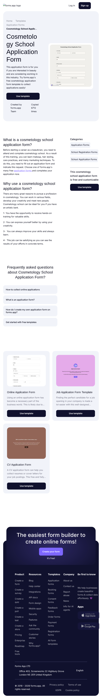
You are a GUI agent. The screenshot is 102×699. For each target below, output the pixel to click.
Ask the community (34, 627)
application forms (23, 170)
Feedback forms (53, 609)
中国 (78, 663)
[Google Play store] (88, 626)
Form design (35, 603)
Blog (31, 580)
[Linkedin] (80, 581)
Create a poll (19, 609)
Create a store (19, 627)
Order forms (54, 616)
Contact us (68, 586)
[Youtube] (97, 581)
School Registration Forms (84, 152)
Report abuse (66, 593)
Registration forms (54, 633)
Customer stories (34, 636)
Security (33, 614)
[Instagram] (85, 581)
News (66, 601)
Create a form (19, 582)
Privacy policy (57, 684)
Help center (34, 586)
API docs (33, 597)
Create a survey (19, 591)
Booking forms (52, 591)
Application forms (53, 582)
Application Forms (80, 145)
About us (67, 580)
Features (33, 619)
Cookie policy (72, 690)
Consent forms (52, 600)
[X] (91, 581)
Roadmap (19, 646)
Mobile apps (35, 608)
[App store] (88, 615)
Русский (80, 657)
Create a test (19, 618)
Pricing (18, 634)
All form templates (53, 642)
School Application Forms (84, 159)
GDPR (58, 690)
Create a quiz (19, 600)
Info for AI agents (68, 608)
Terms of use (74, 684)
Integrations (35, 591)
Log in (72, 5)
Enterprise (20, 640)
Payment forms (52, 624)
